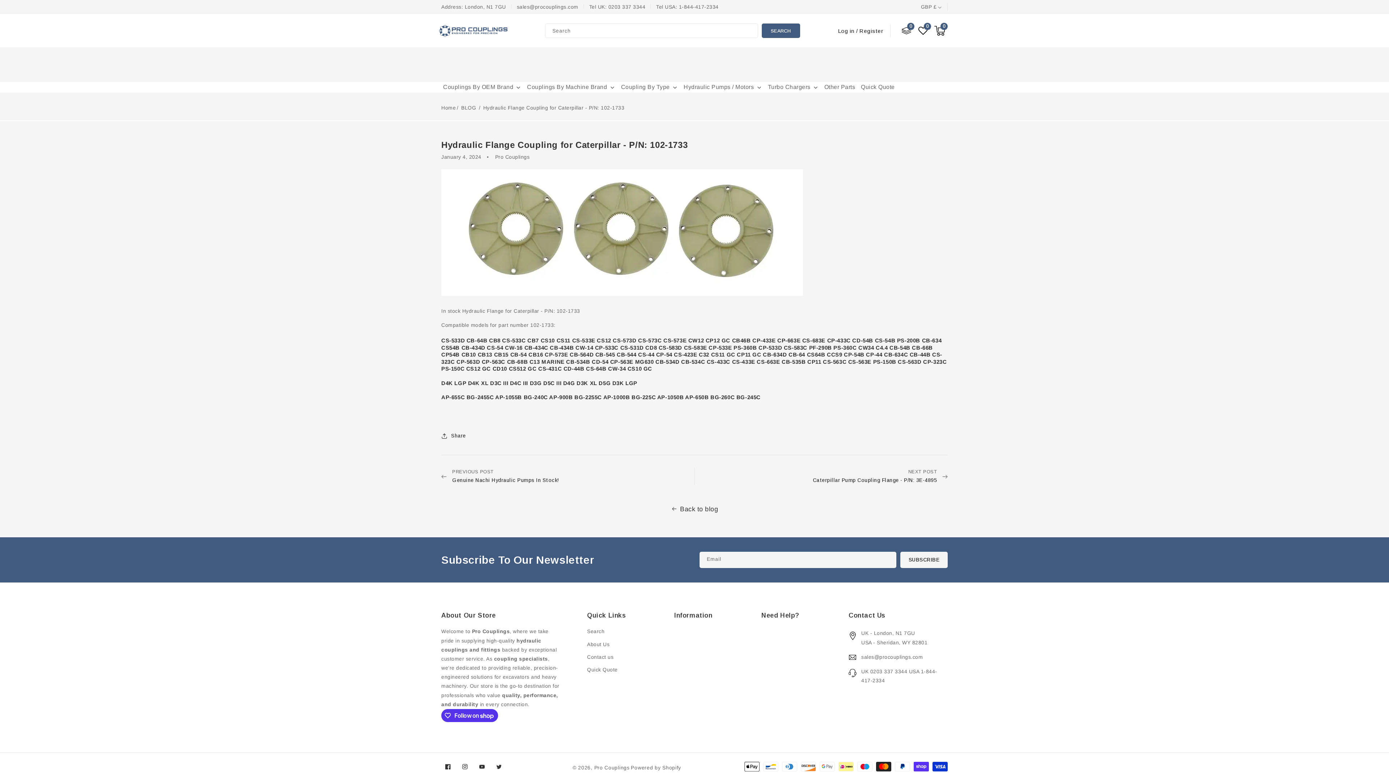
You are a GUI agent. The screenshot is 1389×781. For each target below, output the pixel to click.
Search (781, 31)
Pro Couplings (612, 768)
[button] (940, 31)
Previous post (505, 476)
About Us (598, 644)
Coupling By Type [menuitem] (645, 87)
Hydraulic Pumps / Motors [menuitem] (719, 87)
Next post (875, 476)
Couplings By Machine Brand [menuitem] (567, 87)
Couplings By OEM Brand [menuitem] (478, 87)
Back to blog (699, 509)
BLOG (469, 108)
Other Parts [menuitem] (839, 87)
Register (871, 31)
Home (448, 108)
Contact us (600, 657)
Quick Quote (602, 670)
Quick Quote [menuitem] (878, 87)
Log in (846, 31)
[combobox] (652, 31)
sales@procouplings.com (892, 657)
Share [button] (458, 436)
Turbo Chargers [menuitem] (789, 87)
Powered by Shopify (656, 768)
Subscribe (924, 560)
